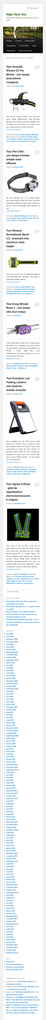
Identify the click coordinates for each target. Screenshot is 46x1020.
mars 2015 (10, 877)
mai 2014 (9, 903)
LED (25, 471)
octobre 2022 (11, 686)
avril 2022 (9, 699)
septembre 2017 (12, 798)
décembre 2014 (12, 884)
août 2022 (9, 691)
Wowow (25, 291)
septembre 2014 (12, 892)
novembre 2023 (12, 654)
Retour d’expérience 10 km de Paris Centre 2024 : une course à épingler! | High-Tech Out (22, 1007)
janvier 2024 (10, 649)
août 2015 (9, 864)
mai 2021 (9, 717)
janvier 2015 (10, 882)
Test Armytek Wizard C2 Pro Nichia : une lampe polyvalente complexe (17, 74)
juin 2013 (9, 932)
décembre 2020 (12, 728)
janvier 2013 (10, 942)
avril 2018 (9, 780)
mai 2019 (9, 754)
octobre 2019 (11, 746)
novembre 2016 (12, 824)
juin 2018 (9, 775)
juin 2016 (9, 837)
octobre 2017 (11, 796)
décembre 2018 (12, 764)
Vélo (26, 363)
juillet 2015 (10, 866)
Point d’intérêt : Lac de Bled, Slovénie (20, 611)
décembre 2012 (12, 945)
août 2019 (9, 749)
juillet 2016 (10, 835)
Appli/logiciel (11, 50)
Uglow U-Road (16, 581)
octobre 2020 (11, 733)
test (31, 579)
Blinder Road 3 (11, 366)
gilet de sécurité (28, 576)
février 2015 (10, 879)
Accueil (9, 41)
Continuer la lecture (14, 129)
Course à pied (29, 41)
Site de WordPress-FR (14, 969)
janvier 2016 (10, 851)
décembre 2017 (12, 790)
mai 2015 (9, 871)
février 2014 (10, 911)
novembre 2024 (12, 641)
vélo (23, 581)
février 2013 (10, 939)
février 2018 (10, 785)
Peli (34, 218)
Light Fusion (16, 474)
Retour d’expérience (26, 50)
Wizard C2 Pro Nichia (19, 141)
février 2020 (10, 741)
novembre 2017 (12, 793)
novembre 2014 (12, 887)
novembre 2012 (12, 947)
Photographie (11, 46)
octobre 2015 (11, 858)
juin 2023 (9, 665)
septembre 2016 (12, 830)
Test (7, 137)
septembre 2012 (12, 952)
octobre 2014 (11, 890)
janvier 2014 (10, 913)
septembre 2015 (12, 861)
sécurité (17, 579)
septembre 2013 (12, 924)
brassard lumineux (29, 289)
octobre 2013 (11, 921)
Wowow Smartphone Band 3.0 (20, 292)
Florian (9, 997)
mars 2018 (10, 783)
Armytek (22, 137)
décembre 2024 (12, 639)
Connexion (10, 962)
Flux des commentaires (15, 967)
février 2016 (10, 848)
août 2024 (9, 644)
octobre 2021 (11, 709)
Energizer (16, 469)
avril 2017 (9, 811)
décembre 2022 (12, 681)
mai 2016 (9, 840)
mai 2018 (9, 777)
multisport (9, 579)
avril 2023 (9, 670)
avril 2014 (9, 905)
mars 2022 (10, 702)
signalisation (17, 291)
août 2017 (9, 801)
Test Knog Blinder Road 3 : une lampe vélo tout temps (18, 307)
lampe (26, 139)
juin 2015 (9, 869)
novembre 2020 (12, 730)
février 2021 (10, 723)
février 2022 (10, 704)
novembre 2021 (12, 707)
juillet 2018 (10, 772)
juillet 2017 (10, 803)
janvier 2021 (10, 725)
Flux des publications (14, 964)
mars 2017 (10, 814)
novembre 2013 (12, 918)
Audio (34, 46)
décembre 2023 (12, 652)
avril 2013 (9, 937)
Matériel (28, 134)
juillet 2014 (10, 898)
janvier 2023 (10, 678)
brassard (18, 289)
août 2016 (9, 832)
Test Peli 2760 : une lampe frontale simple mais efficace (18, 157)
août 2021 (9, 712)
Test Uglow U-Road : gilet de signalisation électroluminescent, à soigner (18, 491)
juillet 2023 (10, 662)
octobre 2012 (11, 950)
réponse (31, 141)
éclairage (20, 139)
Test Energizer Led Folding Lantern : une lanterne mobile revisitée (18, 384)
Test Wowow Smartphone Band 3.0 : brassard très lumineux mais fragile (17, 238)
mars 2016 (10, 845)
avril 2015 (9, 874)
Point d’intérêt (24, 46)
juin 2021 (9, 715)
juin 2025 (9, 634)
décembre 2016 (12, 822)
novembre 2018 (12, 767)
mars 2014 (10, 908)
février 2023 (10, 675)
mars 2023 (10, 673)
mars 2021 (10, 720)
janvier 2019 (10, 762)
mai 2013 (9, 934)
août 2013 (9, 926)
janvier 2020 (10, 743)
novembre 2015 (12, 856)
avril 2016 (9, 843)
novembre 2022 (12, 683)
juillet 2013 (10, 929)
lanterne (20, 471)
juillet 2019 (10, 751)
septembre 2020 (12, 736)
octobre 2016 (11, 827)
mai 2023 (9, 668)
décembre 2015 (12, 853)
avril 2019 (9, 756)
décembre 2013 (12, 916)
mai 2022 (9, 696)
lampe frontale (34, 139)
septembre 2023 (12, 660)
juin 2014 (9, 900)
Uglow (8, 581)
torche (8, 141)
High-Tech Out (16, 14)
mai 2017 (9, 809)
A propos (18, 41)
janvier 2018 (10, 788)
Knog (26, 366)
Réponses (21, 368)
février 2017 (10, 817)
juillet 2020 (10, 738)
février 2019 (10, 759)
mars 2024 (10, 647)
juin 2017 (9, 806)
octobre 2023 (11, 657)
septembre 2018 (12, 770)
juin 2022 (9, 694)
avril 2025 (9, 636)
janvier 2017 (10, 819)
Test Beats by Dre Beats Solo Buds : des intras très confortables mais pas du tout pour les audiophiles (23, 622)
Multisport (34, 134)
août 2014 (9, 895)
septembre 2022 (12, 689)
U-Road (36, 579)
